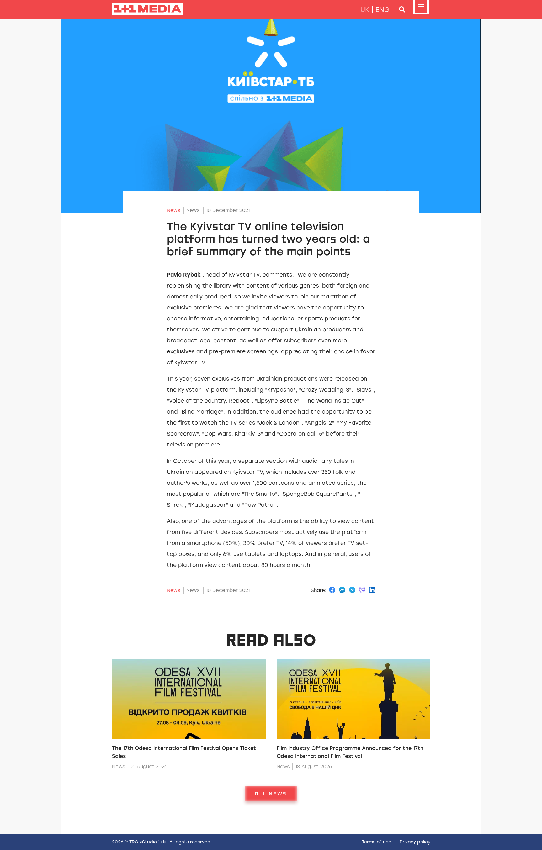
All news (271, 793)
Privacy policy (415, 842)
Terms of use (376, 842)
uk (364, 9)
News (173, 210)
